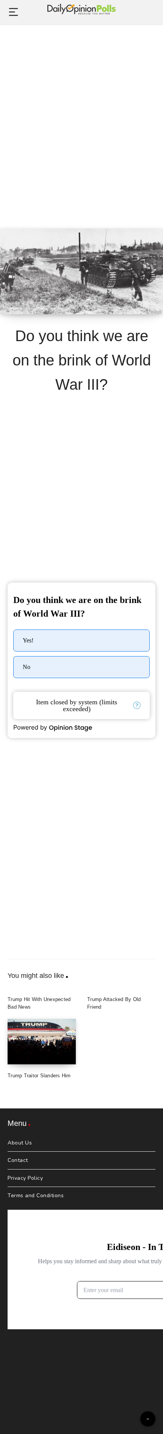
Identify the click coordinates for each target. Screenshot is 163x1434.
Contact (18, 1160)
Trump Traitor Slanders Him (39, 1075)
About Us (20, 1142)
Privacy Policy (25, 1178)
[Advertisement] (81, 118)
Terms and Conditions (36, 1195)
